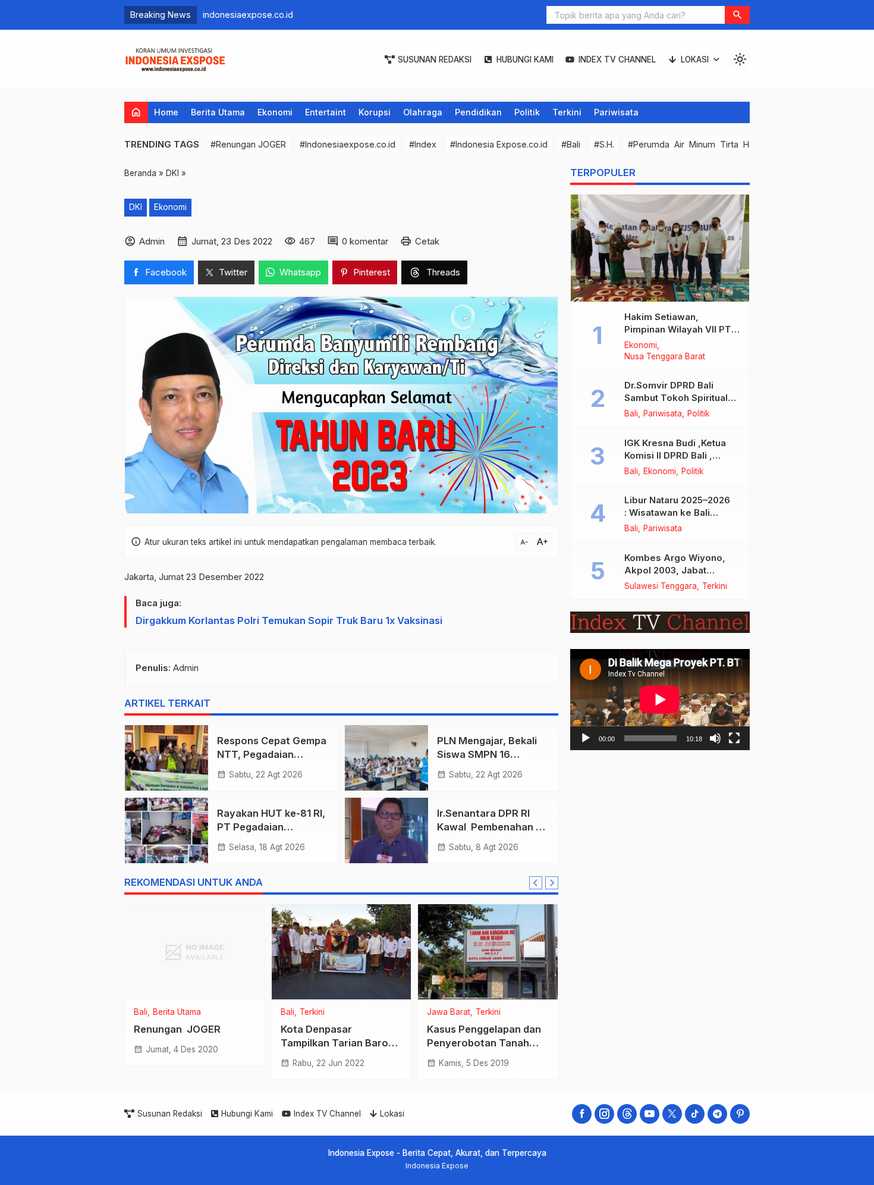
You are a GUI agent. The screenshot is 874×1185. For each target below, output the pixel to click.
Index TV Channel (617, 59)
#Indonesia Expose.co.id (499, 144)
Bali (140, 1012)
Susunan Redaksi (434, 59)
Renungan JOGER (177, 1029)
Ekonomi (275, 112)
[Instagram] (604, 1114)
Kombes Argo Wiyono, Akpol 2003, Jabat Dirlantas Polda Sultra (674, 570)
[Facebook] (582, 1114)
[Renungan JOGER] (195, 951)
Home (166, 112)
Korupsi (375, 112)
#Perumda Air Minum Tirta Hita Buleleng (713, 144)
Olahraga (422, 112)
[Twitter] (672, 1114)
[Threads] (627, 1114)
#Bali (570, 144)
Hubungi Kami (525, 59)
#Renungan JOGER (248, 144)
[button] (737, 15)
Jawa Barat (448, 1012)
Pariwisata (616, 112)
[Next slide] (551, 882)
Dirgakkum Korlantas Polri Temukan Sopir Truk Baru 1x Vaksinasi (289, 620)
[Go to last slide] (535, 882)
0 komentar (365, 241)
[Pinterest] (740, 1114)
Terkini (566, 112)
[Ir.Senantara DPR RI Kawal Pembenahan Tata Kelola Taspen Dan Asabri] (386, 830)
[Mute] (715, 738)
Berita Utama (218, 112)
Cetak (427, 241)
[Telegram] (717, 1114)
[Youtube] (649, 1114)
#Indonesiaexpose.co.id (347, 144)
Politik (527, 112)
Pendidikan (478, 112)
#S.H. (604, 144)
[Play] (586, 738)
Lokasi (695, 59)
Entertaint (325, 112)
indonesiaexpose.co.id (248, 15)
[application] (660, 699)
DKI (135, 207)
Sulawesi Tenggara (660, 586)
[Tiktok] (695, 1114)
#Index (422, 144)
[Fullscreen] (734, 738)
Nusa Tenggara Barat (664, 357)
